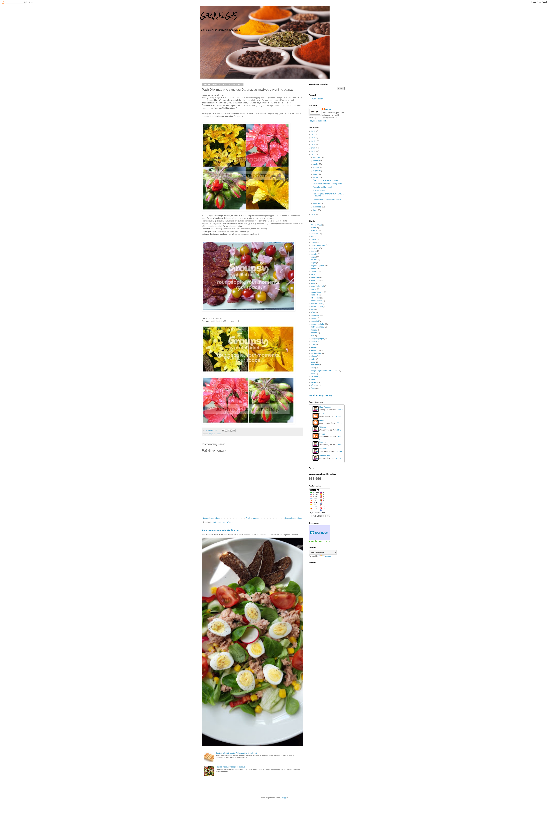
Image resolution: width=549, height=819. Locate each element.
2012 (313, 151)
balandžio (317, 207)
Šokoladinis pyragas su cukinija (325, 180)
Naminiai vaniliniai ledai (322, 187)
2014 (313, 145)
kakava (314, 274)
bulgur (313, 242)
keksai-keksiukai (317, 286)
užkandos (217, 434)
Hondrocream (324, 456)
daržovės (314, 248)
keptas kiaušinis (317, 292)
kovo (315, 210)
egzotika (314, 254)
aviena (313, 228)
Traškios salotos (319, 191)
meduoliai (315, 321)
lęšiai (313, 312)
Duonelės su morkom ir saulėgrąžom (327, 184)
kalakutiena (315, 280)
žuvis (313, 388)
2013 (313, 148)
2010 (313, 214)
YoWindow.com (316, 541)
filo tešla (314, 260)
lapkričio (316, 161)
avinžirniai (315, 231)
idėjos (313, 263)
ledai (313, 309)
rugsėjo (316, 168)
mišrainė (314, 330)
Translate (328, 556)
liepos (316, 174)
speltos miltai (316, 353)
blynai (313, 240)
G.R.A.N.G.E (219, 15)
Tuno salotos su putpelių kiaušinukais (220, 530)
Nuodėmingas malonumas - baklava (327, 199)
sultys (313, 359)
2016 (313, 138)
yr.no (328, 541)
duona (313, 251)
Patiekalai (323, 449)
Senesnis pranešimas (293, 518)
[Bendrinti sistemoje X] (228, 430)
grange (328, 109)
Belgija (211, 434)
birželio (316, 178)
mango (313, 318)
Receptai (322, 442)
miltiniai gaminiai (317, 327)
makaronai (315, 315)
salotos (314, 347)
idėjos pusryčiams (318, 266)
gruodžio (317, 158)
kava (313, 283)
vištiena (314, 385)
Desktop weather (319, 532)
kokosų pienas (316, 301)
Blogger (284, 798)
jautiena (314, 272)
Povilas (322, 434)
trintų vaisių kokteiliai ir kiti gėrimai (324, 371)
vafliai (313, 379)
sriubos (314, 356)
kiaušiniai (314, 295)
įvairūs (313, 269)
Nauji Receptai (325, 407)
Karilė (321, 414)
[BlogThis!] (226, 430)
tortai (313, 368)
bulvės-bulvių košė (318, 245)
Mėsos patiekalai (317, 324)
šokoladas (315, 365)
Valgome (322, 427)
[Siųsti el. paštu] (223, 430)
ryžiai (313, 345)
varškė (313, 382)
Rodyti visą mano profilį (318, 121)
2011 (313, 155)
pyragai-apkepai (317, 339)
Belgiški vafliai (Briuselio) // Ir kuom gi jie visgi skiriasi (236, 753)
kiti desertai (315, 298)
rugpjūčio (317, 171)
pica (312, 336)
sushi (313, 362)
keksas (313, 289)
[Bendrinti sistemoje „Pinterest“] (234, 430)
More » (340, 410)
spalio (316, 164)
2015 (313, 141)
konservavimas (317, 304)
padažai (314, 333)
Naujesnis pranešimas (211, 518)
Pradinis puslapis (252, 518)
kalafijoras (315, 277)
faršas (313, 257)
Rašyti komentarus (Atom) (222, 522)
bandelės (314, 234)
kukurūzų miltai (317, 307)
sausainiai (315, 350)
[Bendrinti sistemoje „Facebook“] (231, 430)
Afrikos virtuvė (316, 225)
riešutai (314, 342)
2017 (313, 134)
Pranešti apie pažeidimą (320, 395)
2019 (313, 131)
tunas (313, 374)
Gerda (321, 421)
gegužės (317, 203)
